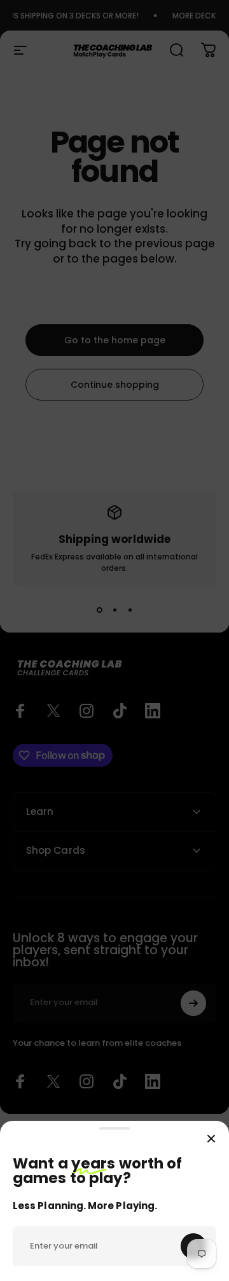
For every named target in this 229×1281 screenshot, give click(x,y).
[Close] (211, 1138)
